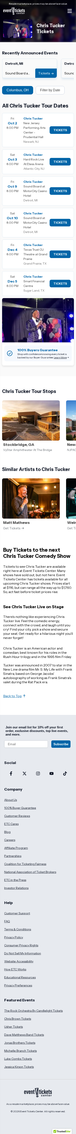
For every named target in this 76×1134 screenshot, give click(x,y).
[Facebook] (11, 774)
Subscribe (60, 744)
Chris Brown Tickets (17, 1019)
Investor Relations (16, 888)
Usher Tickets (13, 1027)
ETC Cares (11, 824)
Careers (9, 840)
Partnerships (12, 856)
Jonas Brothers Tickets (19, 1043)
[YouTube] (51, 774)
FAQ (7, 921)
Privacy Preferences (18, 985)
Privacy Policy (13, 937)
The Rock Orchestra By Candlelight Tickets (33, 1011)
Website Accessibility (18, 961)
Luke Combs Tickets (18, 1059)
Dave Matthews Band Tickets (24, 1035)
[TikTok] (65, 774)
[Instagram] (38, 774)
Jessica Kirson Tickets (19, 1067)
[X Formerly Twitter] (24, 774)
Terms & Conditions (17, 929)
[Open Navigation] (69, 11)
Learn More (60, 357)
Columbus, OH (18, 90)
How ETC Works (15, 969)
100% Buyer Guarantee (20, 808)
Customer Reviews (17, 816)
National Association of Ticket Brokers (30, 872)
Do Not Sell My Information (22, 953)
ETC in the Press (15, 880)
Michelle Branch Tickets (20, 1051)
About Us (10, 800)
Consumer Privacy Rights (21, 945)
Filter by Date (50, 90)
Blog (7, 832)
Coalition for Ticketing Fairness (25, 864)
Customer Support (17, 913)
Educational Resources (20, 977)
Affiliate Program (16, 848)
